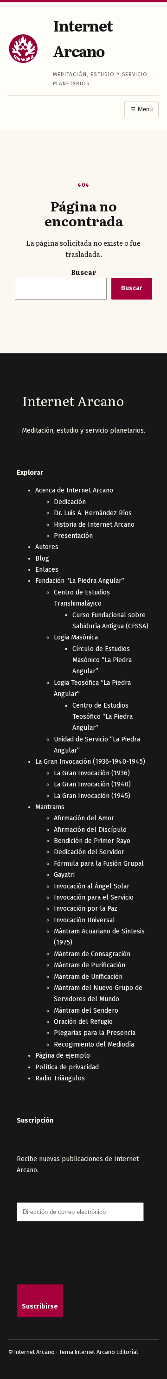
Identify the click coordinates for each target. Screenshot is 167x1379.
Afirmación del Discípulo (90, 830)
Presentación (73, 536)
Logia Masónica (76, 637)
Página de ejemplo (62, 1056)
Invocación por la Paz (85, 909)
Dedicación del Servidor (89, 852)
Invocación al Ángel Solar (91, 886)
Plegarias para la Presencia (94, 1033)
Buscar (83, 272)
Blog (42, 558)
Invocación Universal (84, 920)
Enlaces (46, 570)
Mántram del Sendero (86, 1011)
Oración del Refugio (83, 1022)
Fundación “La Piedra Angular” (79, 581)
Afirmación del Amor (84, 818)
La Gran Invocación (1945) (92, 796)
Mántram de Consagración (92, 954)
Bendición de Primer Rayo (92, 841)
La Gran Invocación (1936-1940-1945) (90, 762)
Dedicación (70, 502)
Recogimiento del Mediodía (94, 1044)
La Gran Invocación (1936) (92, 773)
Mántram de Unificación (88, 977)
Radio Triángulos (60, 1078)
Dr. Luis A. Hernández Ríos (93, 513)
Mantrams (49, 807)
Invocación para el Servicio (94, 897)
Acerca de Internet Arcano (74, 490)
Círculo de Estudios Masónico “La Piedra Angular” (102, 660)
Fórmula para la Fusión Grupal (99, 864)
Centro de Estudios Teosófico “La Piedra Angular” (102, 717)
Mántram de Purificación (89, 965)
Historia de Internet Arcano (94, 525)
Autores (46, 547)
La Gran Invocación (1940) (92, 784)
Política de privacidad (67, 1067)
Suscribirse (40, 1306)
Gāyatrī (64, 875)
